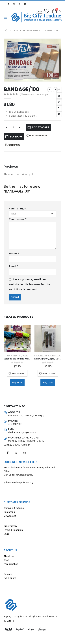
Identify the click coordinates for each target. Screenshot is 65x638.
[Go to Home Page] (6, 31)
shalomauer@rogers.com (22, 432)
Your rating (17, 208)
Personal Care (56, 356)
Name (14, 253)
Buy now (16, 136)
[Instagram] (19, 4)
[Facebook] (8, 4)
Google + (59, 108)
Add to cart (40, 127)
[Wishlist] (46, 10)
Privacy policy (11, 564)
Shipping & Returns (14, 508)
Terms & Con (10, 530)
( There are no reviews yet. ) (35, 94)
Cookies (8, 574)
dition (20, 530)
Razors (25, 356)
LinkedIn (59, 102)
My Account (10, 516)
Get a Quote (10, 578)
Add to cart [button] (19, 373)
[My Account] (40, 10)
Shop (6, 560)
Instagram (24, 452)
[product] (17, 338)
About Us (9, 556)
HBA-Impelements (13, 356)
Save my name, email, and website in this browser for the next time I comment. (29, 284)
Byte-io (10, 620)
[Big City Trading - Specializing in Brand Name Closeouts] (17, 17)
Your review (18, 219)
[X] (14, 4)
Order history (10, 526)
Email (59, 114)
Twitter (59, 96)
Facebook (59, 90)
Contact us (9, 512)
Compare (14, 144)
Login (7, 534)
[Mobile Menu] (6, 17)
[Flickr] (25, 4)
